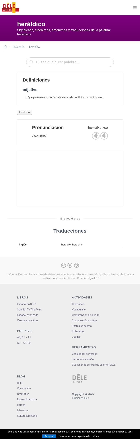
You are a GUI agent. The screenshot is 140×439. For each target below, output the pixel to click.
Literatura (22, 410)
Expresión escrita (82, 325)
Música (21, 404)
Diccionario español (83, 359)
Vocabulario (79, 309)
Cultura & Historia (27, 415)
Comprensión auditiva (84, 320)
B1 (29, 337)
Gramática (78, 304)
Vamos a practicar (27, 320)
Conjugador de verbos (84, 353)
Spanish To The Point (29, 309)
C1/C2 (27, 343)
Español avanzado (27, 315)
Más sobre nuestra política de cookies (79, 436)
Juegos (76, 336)
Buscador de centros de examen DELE (94, 364)
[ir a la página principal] (10, 7)
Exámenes (78, 331)
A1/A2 (21, 337)
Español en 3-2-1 (26, 304)
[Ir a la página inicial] (6, 47)
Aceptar (49, 436)
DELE (20, 383)
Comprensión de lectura (86, 315)
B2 (18, 343)
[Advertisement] (70, 178)
